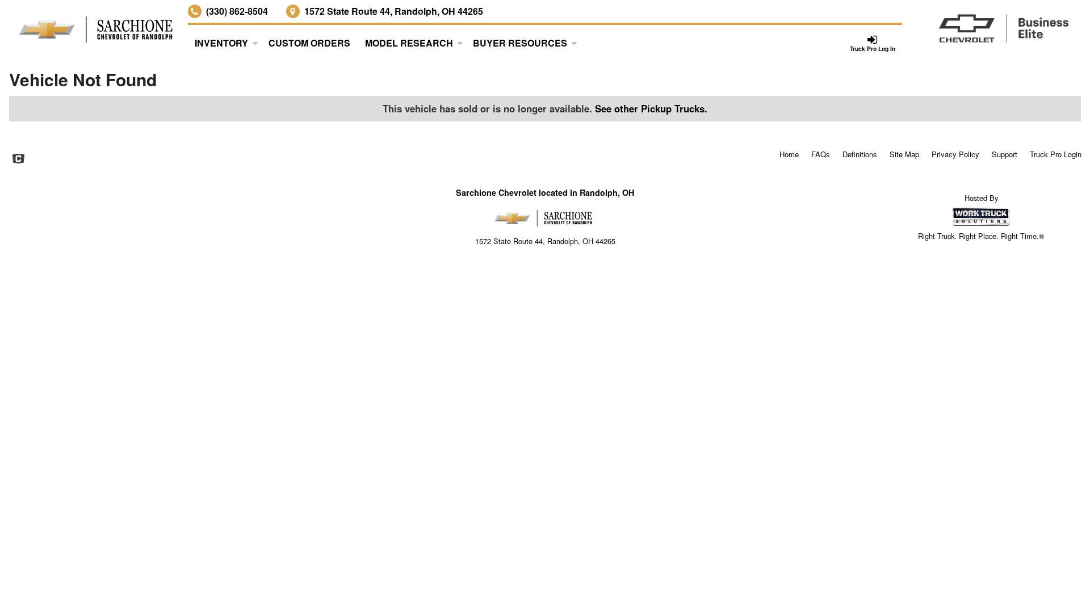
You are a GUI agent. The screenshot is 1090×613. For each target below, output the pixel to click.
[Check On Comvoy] (18, 159)
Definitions (859, 154)
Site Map (904, 154)
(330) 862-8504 (237, 11)
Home (789, 154)
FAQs (820, 154)
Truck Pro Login (1055, 154)
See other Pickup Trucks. (651, 108)
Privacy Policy (955, 154)
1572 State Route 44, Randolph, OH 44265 (393, 11)
